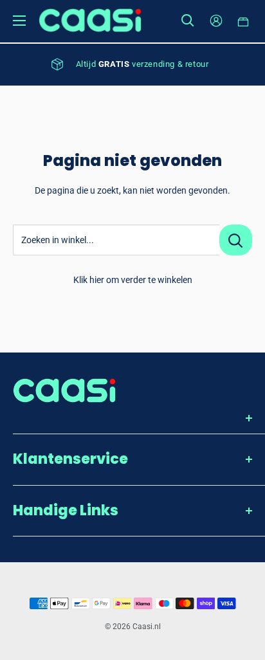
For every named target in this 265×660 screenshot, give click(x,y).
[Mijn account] (216, 20)
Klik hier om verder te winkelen (132, 280)
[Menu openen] (19, 20)
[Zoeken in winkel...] (235, 240)
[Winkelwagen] (244, 20)
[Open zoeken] (187, 20)
